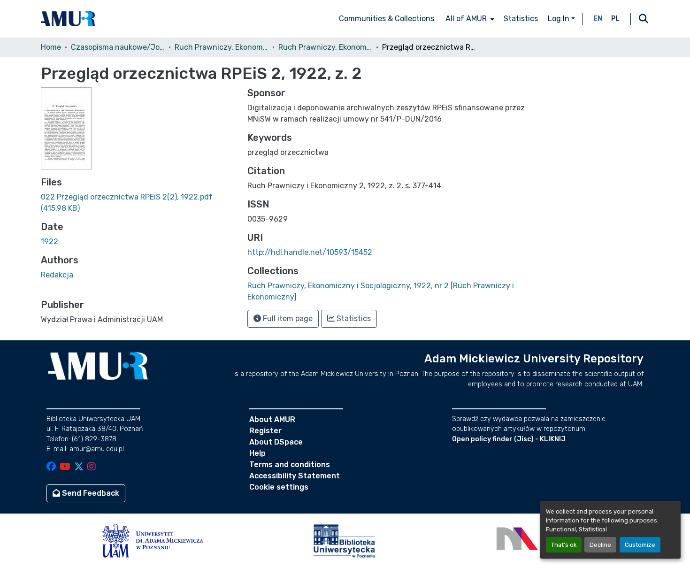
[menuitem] (469, 19)
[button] (68, 18)
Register (265, 430)
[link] (138, 203)
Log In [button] (559, 18)
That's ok (563, 544)
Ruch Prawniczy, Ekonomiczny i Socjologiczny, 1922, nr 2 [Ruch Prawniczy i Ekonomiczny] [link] (325, 47)
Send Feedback (89, 493)
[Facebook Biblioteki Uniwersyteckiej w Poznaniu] (51, 467)
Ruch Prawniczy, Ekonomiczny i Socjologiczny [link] (221, 47)
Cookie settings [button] (278, 487)
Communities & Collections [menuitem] (386, 18)
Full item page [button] (287, 318)
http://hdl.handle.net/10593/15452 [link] (309, 252)
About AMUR (272, 419)
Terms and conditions (289, 464)
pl (615, 19)
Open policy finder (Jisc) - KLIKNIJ (509, 439)
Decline (600, 544)
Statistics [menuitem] (521, 18)
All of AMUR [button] (466, 18)
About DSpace (276, 442)
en (598, 19)
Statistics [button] (353, 318)
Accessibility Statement (294, 475)
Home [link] (51, 47)
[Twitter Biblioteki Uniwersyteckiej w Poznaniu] (79, 467)
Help (257, 453)
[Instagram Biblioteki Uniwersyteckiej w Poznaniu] (91, 467)
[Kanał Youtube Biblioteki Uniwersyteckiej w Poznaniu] (65, 467)
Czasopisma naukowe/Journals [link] (118, 47)
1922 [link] (49, 241)
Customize (640, 544)
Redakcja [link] (57, 274)
